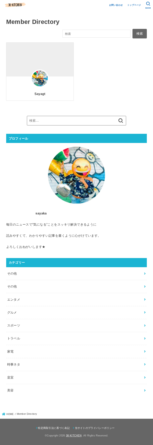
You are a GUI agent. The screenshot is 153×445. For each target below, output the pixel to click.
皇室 (10, 377)
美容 (10, 390)
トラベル (13, 338)
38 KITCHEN (73, 435)
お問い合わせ (116, 5)
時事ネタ (13, 364)
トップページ (134, 5)
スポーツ (13, 325)
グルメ (12, 312)
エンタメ (13, 299)
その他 (12, 273)
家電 (10, 351)
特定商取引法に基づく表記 (54, 427)
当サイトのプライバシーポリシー (95, 427)
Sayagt (39, 94)
